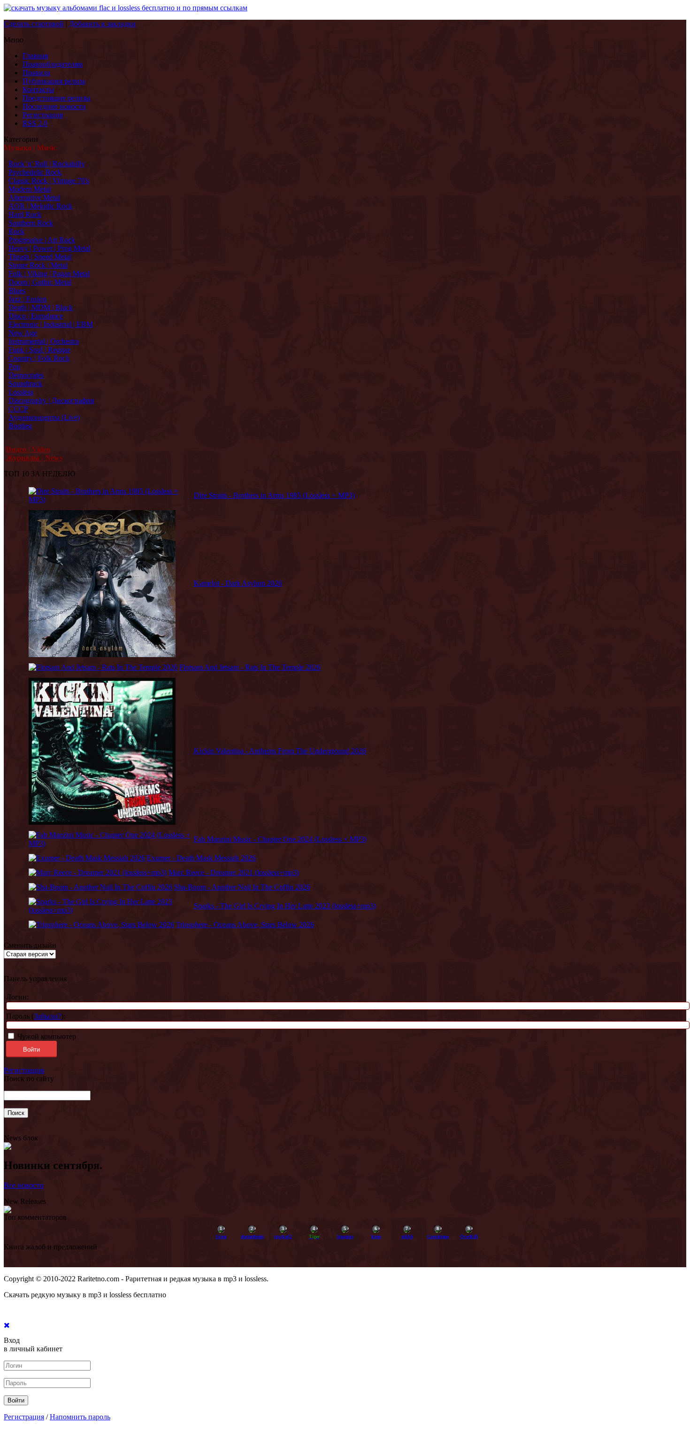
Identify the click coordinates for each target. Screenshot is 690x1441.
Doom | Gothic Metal (39, 282)
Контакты (38, 89)
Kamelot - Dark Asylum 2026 (238, 583)
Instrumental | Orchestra (43, 341)
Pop (14, 367)
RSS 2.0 (35, 123)
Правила (36, 73)
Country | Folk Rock (38, 358)
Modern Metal (29, 189)
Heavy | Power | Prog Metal (49, 248)
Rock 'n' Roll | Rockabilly (46, 164)
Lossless (20, 392)
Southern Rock (30, 223)
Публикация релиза (54, 81)
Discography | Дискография (51, 400)
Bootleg (20, 426)
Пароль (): (35, 1016)
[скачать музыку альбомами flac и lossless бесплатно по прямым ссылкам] (125, 8)
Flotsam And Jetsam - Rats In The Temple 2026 (250, 667)
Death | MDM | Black (40, 307)
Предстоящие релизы (57, 98)
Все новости (24, 1185)
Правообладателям (53, 64)
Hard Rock (24, 214)
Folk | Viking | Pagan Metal (49, 274)
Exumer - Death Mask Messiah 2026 (201, 858)
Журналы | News (34, 458)
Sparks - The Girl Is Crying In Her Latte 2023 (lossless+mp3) (285, 906)
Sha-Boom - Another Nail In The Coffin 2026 (242, 887)
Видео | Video (28, 449)
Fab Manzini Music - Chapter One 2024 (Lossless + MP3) (280, 839)
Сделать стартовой (34, 24)
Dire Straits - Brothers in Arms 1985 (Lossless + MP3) (274, 495)
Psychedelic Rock (34, 172)
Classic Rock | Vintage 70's (48, 181)
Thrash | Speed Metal (39, 257)
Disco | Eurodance (35, 316)
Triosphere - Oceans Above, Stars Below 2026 (245, 925)
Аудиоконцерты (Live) (44, 417)
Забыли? (47, 1016)
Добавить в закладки (102, 24)
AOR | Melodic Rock (40, 206)
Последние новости (54, 106)
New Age (22, 333)
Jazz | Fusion (27, 299)
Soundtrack (25, 383)
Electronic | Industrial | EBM (50, 324)
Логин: (17, 997)
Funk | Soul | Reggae (39, 350)
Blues (16, 290)
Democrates (26, 375)
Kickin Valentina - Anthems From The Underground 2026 (280, 751)
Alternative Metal (34, 197)
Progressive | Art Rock (41, 240)
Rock (16, 231)
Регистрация (43, 115)
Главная (35, 56)
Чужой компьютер (45, 1036)
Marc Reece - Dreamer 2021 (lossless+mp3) (234, 872)
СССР (18, 409)
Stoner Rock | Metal (38, 265)
